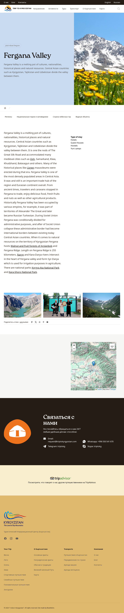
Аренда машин (70, 565)
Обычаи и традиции (42, 565)
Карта (102, 8)
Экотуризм (8, 589)
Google (113, 389)
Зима (6, 570)
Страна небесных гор (62, 117)
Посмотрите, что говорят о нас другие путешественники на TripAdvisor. (62, 482)
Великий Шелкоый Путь (44, 570)
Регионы (8, 117)
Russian (117, 2)
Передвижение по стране (74, 560)
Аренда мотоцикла (72, 570)
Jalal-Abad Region (12, 45)
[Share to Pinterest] (43, 322)
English (108, 2)
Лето (6, 560)
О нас (6, 2)
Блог (13, 2)
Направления (39, 8)
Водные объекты (83, 117)
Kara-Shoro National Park (23, 272)
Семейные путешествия (14, 580)
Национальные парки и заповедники (32, 117)
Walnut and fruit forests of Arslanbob (31, 246)
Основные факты (41, 555)
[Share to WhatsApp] (39, 322)
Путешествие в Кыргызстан (75, 555)
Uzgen (30, 167)
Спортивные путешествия (15, 575)
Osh (32, 159)
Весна (6, 555)
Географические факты (43, 560)
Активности (53, 8)
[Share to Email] (47, 322)
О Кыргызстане (89, 8)
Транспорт (74, 8)
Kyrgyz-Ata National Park (45, 267)
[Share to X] (35, 322)
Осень (6, 565)
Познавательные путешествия (17, 585)
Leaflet (99, 389)
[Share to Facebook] (31, 322)
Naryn (20, 254)
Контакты (22, 2)
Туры (64, 8)
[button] (93, 363)
